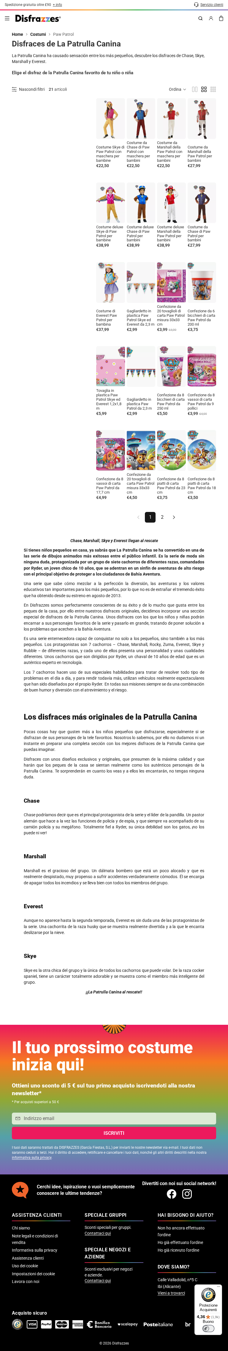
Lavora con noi (25, 1281)
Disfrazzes (120, 1343)
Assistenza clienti (28, 1258)
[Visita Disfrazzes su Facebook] (172, 1194)
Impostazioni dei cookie (33, 1273)
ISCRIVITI (114, 1133)
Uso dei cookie (25, 1265)
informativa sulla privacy (31, 1158)
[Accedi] (211, 18)
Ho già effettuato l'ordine (180, 1242)
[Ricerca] (200, 18)
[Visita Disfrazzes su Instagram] (187, 1194)
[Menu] (7, 18)
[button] (178, 89)
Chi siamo (21, 1228)
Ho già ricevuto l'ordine (178, 1250)
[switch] (208, 1328)
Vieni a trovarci (171, 1293)
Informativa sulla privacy (34, 1250)
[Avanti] (174, 517)
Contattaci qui (98, 1233)
